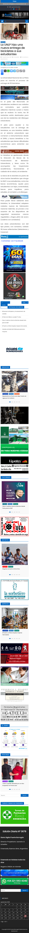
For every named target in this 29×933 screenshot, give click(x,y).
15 (17, 912)
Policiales (18, 781)
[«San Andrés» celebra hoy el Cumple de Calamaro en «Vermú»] (15, 491)
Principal (15, 504)
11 (1, 912)
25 (2, 918)
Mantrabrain (14, 931)
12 (5, 912)
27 (10, 918)
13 (9, 912)
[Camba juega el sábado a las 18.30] (15, 551)
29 (17, 918)
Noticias (3, 42)
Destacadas (6, 630)
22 (17, 915)
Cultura (4, 504)
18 (1, 915)
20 (10, 915)
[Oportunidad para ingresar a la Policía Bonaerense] (15, 769)
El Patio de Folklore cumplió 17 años (12, 4)
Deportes (5, 560)
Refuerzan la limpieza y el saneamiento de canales (13, 313)
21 (13, 915)
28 (14, 918)
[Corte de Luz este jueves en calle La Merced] (15, 381)
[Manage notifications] (25, 916)
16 (21, 912)
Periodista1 (16, 57)
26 (6, 918)
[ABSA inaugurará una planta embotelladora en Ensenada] (15, 618)
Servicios (10, 394)
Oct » (5, 921)
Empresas (12, 630)
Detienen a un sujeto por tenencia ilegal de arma (5, 305)
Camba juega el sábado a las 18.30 (12, 563)
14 (13, 912)
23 (21, 915)
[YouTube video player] (9, 302)
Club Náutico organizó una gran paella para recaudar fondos (25, 302)
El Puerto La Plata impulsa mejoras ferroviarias (14, 326)
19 (5, 915)
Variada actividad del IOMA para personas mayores (13, 330)
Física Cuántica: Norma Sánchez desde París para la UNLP (14, 321)
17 (25, 912)
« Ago (2, 921)
